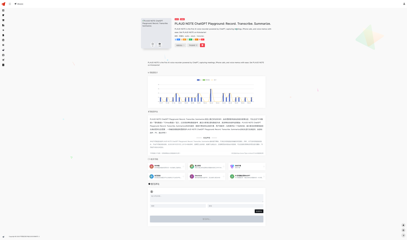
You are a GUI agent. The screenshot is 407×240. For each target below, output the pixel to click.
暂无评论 (155, 184)
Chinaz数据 (169, 122)
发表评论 (259, 211)
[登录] (404, 4)
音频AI (182, 19)
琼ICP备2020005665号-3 (32, 236)
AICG (176, 19)
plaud (193, 36)
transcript (200, 36)
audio (187, 36)
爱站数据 (158, 122)
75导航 (22, 236)
